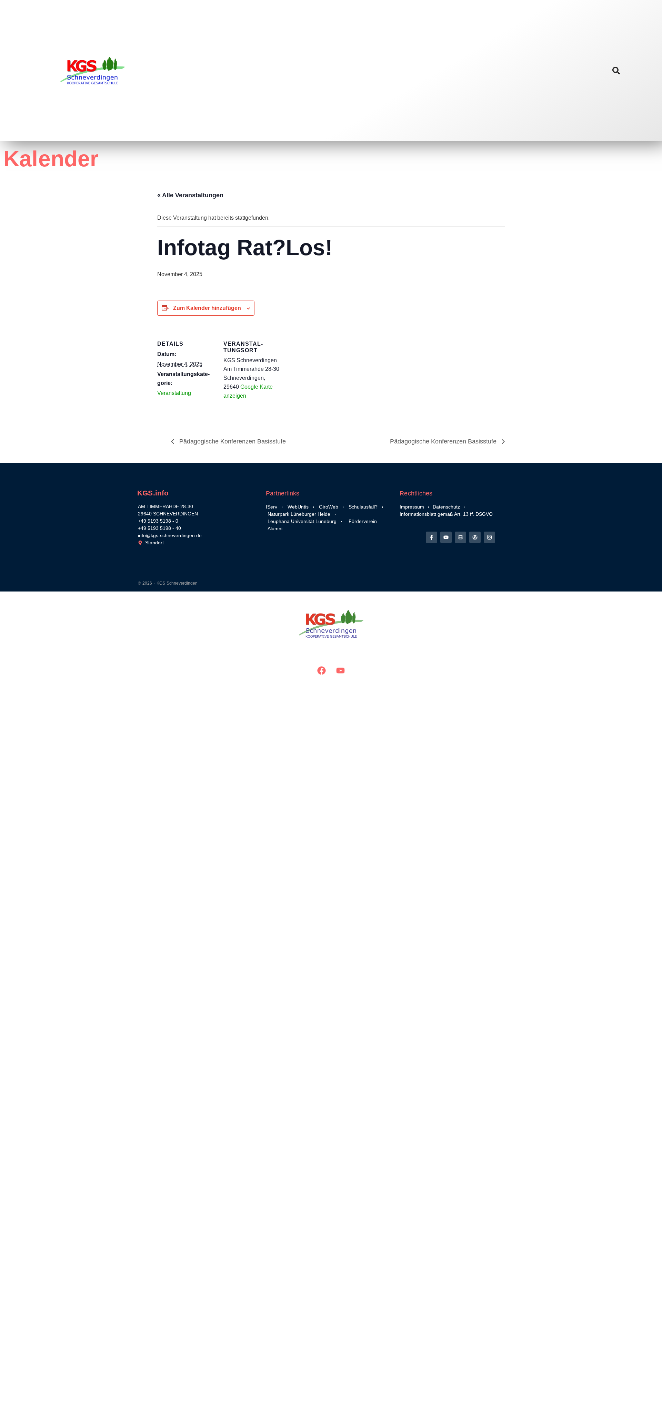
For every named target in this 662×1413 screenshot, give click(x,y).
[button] (616, 70)
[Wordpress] (475, 537)
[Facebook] (321, 670)
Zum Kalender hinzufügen (207, 308)
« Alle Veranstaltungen (190, 195)
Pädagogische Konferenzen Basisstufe (232, 441)
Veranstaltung (174, 393)
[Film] (460, 537)
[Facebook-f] (431, 537)
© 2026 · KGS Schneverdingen (168, 583)
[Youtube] (446, 537)
